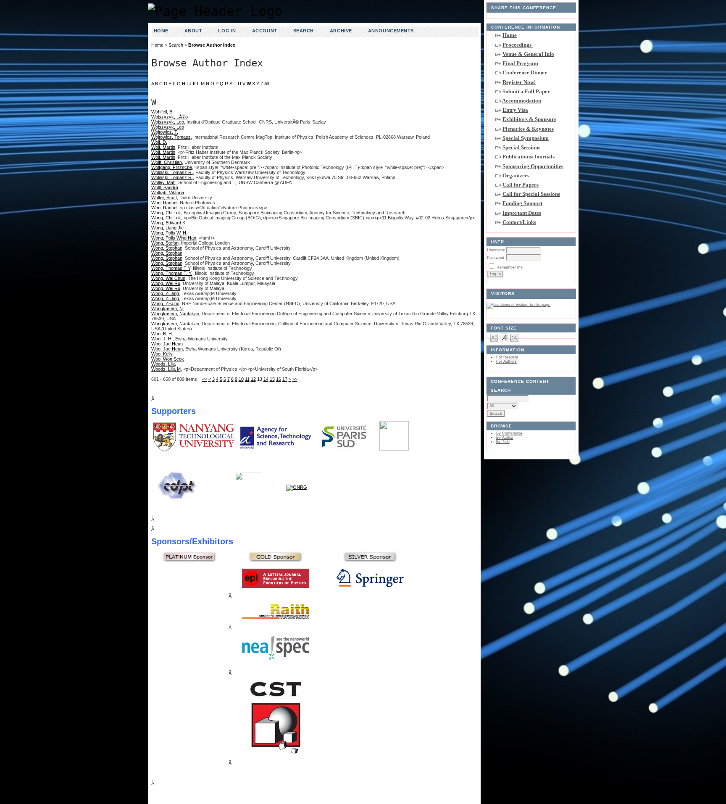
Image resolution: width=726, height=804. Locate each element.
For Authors (506, 361)
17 (284, 379)
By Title (503, 442)
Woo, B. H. (162, 333)
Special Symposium (525, 138)
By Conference (509, 433)
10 (241, 379)
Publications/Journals (528, 156)
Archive (341, 30)
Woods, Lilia (163, 363)
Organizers (515, 175)
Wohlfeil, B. (162, 111)
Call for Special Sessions (531, 194)
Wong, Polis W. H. (169, 232)
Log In (227, 30)
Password (495, 258)
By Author (504, 437)
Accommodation (521, 101)
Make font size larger (514, 337)
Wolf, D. (159, 142)
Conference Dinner (524, 72)
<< (204, 379)
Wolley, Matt (163, 182)
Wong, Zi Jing (165, 293)
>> (294, 379)
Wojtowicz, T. (164, 131)
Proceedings (517, 45)
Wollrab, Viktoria (167, 192)
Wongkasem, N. (167, 308)
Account (264, 30)
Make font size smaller (494, 337)
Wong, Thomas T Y (170, 268)
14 (265, 379)
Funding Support (522, 203)
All (266, 83)
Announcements (391, 30)
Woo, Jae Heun (167, 343)
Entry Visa (515, 110)
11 (247, 379)
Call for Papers (520, 185)
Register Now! (519, 82)
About (193, 30)
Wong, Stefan (165, 242)
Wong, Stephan (166, 247)
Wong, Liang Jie (167, 227)
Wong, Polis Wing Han (173, 237)
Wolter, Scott (164, 197)
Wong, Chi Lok (166, 212)
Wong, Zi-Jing (165, 303)
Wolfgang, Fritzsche (171, 167)
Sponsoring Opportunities (532, 166)
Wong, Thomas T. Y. (171, 273)
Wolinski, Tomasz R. (172, 172)
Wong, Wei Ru (165, 283)
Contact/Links (519, 222)
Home (509, 35)
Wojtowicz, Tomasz (171, 137)
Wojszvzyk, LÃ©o (169, 116)
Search (303, 30)
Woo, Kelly (162, 353)
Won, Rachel (164, 202)
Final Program (520, 63)
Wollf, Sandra (164, 187)
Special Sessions (521, 147)
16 (278, 379)
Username (496, 250)
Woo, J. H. (162, 338)
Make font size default (504, 337)
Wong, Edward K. (169, 222)
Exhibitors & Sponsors (529, 119)
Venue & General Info (528, 54)
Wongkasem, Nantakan (175, 313)
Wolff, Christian (166, 162)
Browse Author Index (211, 44)
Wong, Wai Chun (168, 278)
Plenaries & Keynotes (528, 129)
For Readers (507, 357)
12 (253, 379)
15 (272, 379)
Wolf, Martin (163, 147)
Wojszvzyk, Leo (167, 121)
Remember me (510, 267)
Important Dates (521, 213)
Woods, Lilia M (166, 369)
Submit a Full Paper (526, 91)
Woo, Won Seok (167, 358)
